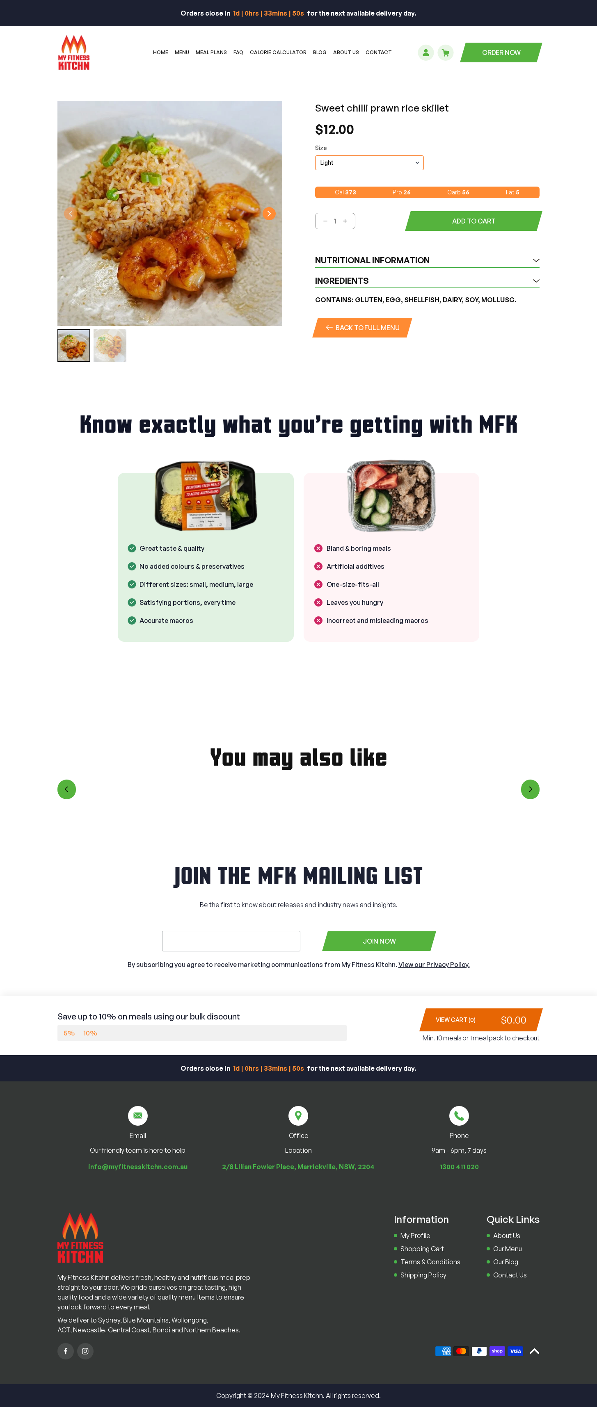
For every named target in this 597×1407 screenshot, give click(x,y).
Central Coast (129, 1330)
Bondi (161, 1330)
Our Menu (507, 1249)
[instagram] (85, 1351)
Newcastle (89, 1330)
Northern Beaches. (212, 1330)
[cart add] (348, 221)
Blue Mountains (146, 1320)
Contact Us (510, 1275)
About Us (506, 1235)
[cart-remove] (322, 221)
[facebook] (65, 1351)
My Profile (415, 1235)
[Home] (73, 52)
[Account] (426, 52)
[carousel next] (530, 789)
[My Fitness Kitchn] (80, 1238)
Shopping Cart (422, 1249)
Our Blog (505, 1262)
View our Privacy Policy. (434, 964)
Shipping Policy (423, 1275)
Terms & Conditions (430, 1262)
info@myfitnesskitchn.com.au (138, 1167)
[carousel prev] (66, 789)
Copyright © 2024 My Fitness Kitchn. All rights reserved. (298, 1395)
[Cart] (445, 52)
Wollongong (189, 1320)
